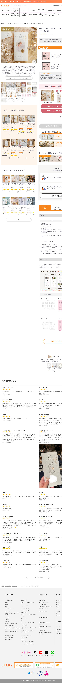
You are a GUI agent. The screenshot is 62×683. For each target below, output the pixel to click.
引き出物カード (8, 621)
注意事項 (53, 680)
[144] (34, 192)
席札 (6, 606)
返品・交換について (43, 608)
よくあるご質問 (42, 604)
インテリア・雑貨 (24, 637)
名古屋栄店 (58, 629)
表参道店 (58, 627)
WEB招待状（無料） (5, 10)
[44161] (26, 214)
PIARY (3, 586)
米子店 (57, 631)
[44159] (34, 214)
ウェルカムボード (24, 624)
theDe (57, 613)
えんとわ (58, 611)
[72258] (18, 214)
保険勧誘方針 (49, 680)
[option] (19, 45)
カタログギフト (8, 639)
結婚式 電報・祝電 (9, 637)
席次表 (6, 604)
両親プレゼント (24, 618)
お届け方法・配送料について (45, 606)
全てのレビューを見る (37, 577)
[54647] (18, 134)
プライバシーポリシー (42, 680)
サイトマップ (23, 680)
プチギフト (7, 617)
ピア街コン (58, 604)
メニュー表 (7, 611)
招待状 (6, 602)
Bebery (58, 606)
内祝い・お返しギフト (10, 625)
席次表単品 (14, 586)
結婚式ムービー (24, 600)
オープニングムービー (25, 608)
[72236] (18, 192)
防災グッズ (23, 639)
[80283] (9, 214)
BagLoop (58, 615)
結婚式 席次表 (8, 586)
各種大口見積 (42, 630)
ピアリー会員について (44, 602)
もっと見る (18, 219)
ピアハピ (58, 602)
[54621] (9, 134)
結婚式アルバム (24, 612)
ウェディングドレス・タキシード (28, 630)
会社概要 (27, 680)
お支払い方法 (42, 600)
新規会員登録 (56, 5)
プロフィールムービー (25, 610)
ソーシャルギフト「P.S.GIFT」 (27, 643)
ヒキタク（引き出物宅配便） (11, 623)
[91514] (34, 158)
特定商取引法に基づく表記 (34, 680)
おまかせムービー (24, 606)
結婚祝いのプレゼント (10, 635)
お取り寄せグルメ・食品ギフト (27, 641)
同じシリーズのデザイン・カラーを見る (19, 78)
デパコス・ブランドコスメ (26, 635)
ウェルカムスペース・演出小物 (27, 622)
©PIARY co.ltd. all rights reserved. (37, 681)
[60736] (9, 158)
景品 (22, 620)
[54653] (26, 192)
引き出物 (7, 619)
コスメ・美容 (23, 633)
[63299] (18, 158)
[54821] (34, 134)
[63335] (26, 158)
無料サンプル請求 (43, 611)
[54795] (26, 134)
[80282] (9, 192)
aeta (57, 608)
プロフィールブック (9, 608)
